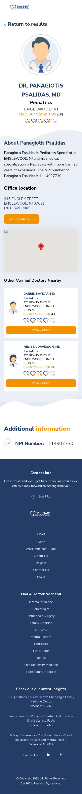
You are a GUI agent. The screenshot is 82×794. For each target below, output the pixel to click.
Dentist (41, 658)
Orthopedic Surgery (41, 616)
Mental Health (41, 637)
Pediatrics (41, 644)
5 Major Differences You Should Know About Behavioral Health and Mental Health (41, 737)
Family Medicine (41, 623)
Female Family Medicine (41, 665)
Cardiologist (41, 609)
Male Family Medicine (41, 672)
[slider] (41, 121)
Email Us (44, 496)
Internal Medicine (41, 602)
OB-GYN (41, 630)
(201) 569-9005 (17, 208)
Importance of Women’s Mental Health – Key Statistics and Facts (41, 718)
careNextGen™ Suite (41, 549)
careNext (56, 783)
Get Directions (19, 219)
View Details (41, 330)
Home (41, 542)
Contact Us (41, 570)
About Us (41, 556)
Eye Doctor (41, 651)
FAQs (41, 577)
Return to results (27, 24)
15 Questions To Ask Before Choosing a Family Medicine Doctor (41, 699)
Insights (41, 563)
